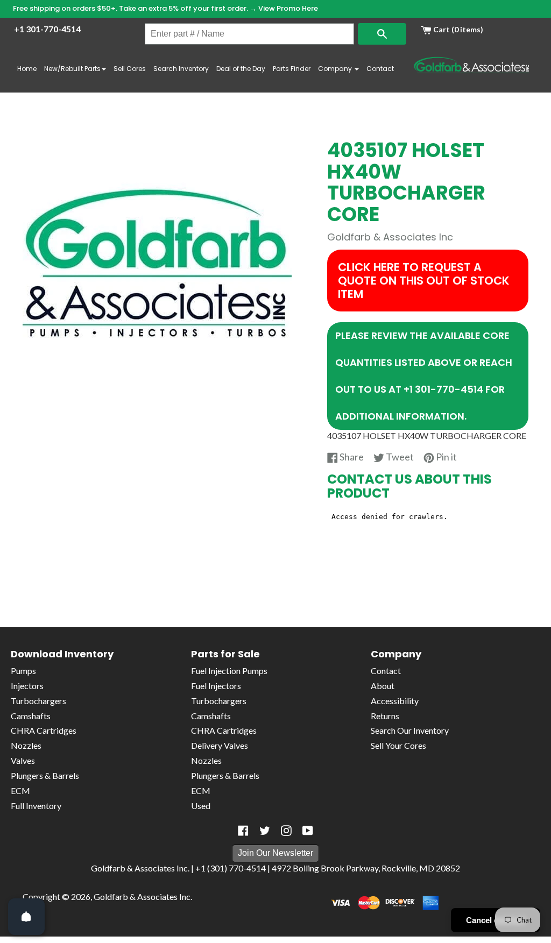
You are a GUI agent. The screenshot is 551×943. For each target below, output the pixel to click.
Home (27, 68)
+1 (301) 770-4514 (230, 868)
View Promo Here (288, 8)
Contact (380, 68)
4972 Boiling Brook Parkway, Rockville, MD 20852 (366, 868)
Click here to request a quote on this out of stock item (424, 280)
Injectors (27, 685)
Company (336, 68)
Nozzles (26, 745)
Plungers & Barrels (45, 775)
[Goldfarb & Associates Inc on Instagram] (286, 830)
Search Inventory (181, 68)
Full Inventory (36, 805)
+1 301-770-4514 (47, 29)
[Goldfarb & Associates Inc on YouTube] (307, 830)
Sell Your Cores (398, 745)
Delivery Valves (219, 745)
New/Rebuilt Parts (72, 68)
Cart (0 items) (457, 29)
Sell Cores (130, 68)
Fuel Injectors (216, 685)
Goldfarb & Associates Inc (142, 896)
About (382, 685)
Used (200, 805)
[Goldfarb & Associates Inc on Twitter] (264, 830)
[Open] (26, 916)
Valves (23, 760)
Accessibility (395, 701)
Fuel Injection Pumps (229, 670)
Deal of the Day (240, 68)
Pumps (23, 670)
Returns (385, 716)
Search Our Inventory (410, 730)
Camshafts (31, 716)
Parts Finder (291, 68)
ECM (20, 790)
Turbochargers (38, 701)
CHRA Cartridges (43, 730)
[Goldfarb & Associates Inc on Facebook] (243, 830)
